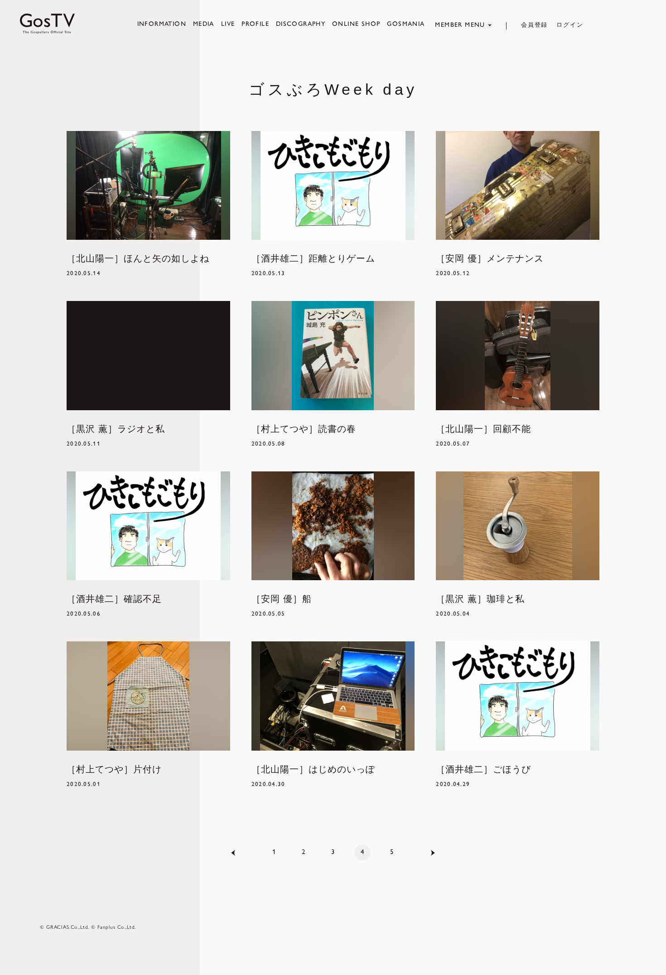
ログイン (570, 24)
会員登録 (534, 24)
